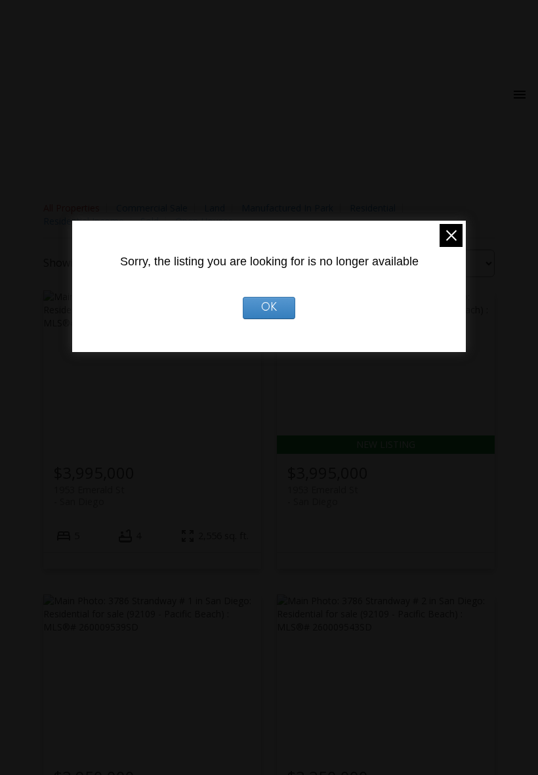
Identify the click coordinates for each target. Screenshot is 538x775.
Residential (373, 208)
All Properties (71, 208)
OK (269, 308)
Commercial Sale (152, 208)
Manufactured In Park (287, 208)
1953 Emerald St (89, 495)
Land (214, 208)
